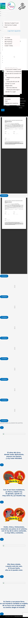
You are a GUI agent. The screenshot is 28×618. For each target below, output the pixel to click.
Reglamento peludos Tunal (12, 78)
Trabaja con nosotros (11, 103)
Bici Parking (8, 41)
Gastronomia (5, 9)
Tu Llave (7, 37)
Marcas (4, 7)
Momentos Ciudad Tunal (10, 26)
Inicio (3, 5)
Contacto (4, 96)
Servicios (4, 13)
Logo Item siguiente (14, 31)
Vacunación (8, 43)
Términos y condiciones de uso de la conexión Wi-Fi (13, 73)
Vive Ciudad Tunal (3, 17)
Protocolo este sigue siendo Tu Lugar (12, 90)
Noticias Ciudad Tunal (12, 23)
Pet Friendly (8, 39)
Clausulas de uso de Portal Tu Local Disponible (12, 83)
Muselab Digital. (19, 616)
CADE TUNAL (9, 45)
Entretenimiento (6, 11)
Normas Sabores (11, 87)
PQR (6, 101)
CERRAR (4, 195)
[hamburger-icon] (3, 3)
